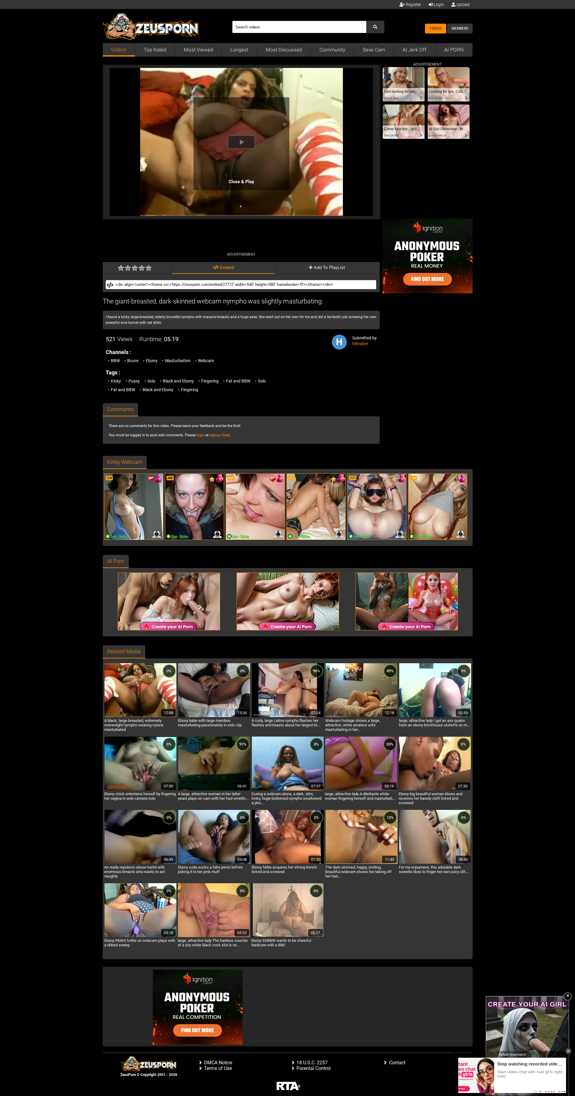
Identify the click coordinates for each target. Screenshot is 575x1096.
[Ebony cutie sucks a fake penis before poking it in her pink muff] (214, 863)
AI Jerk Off (414, 50)
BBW (115, 360)
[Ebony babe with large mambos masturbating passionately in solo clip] (214, 716)
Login (438, 4)
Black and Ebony (178, 381)
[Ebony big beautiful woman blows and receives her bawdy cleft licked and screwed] (435, 789)
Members (460, 28)
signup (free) (220, 435)
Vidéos (118, 50)
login (200, 435)
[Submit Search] (375, 27)
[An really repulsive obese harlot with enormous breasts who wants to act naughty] (140, 863)
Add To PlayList (329, 267)
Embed (226, 267)
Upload (463, 4)
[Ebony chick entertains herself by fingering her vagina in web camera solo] (140, 789)
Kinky (116, 381)
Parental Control (313, 1068)
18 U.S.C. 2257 (312, 1062)
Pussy (134, 381)
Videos (435, 28)
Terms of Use (218, 1068)
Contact (397, 1062)
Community (332, 50)
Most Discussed (284, 50)
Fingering (210, 381)
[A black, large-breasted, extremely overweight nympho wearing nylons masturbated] (140, 716)
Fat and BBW (238, 381)
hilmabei (360, 343)
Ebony (152, 360)
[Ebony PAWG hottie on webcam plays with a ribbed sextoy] (140, 936)
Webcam (206, 360)
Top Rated (155, 50)
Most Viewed (198, 50)
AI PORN (454, 50)
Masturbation (177, 360)
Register (413, 4)
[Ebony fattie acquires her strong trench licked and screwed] (288, 863)
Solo (151, 381)
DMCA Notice (218, 1062)
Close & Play (241, 181)
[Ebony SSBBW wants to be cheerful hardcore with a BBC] (287, 936)
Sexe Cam (374, 50)
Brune (132, 360)
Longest (239, 50)
